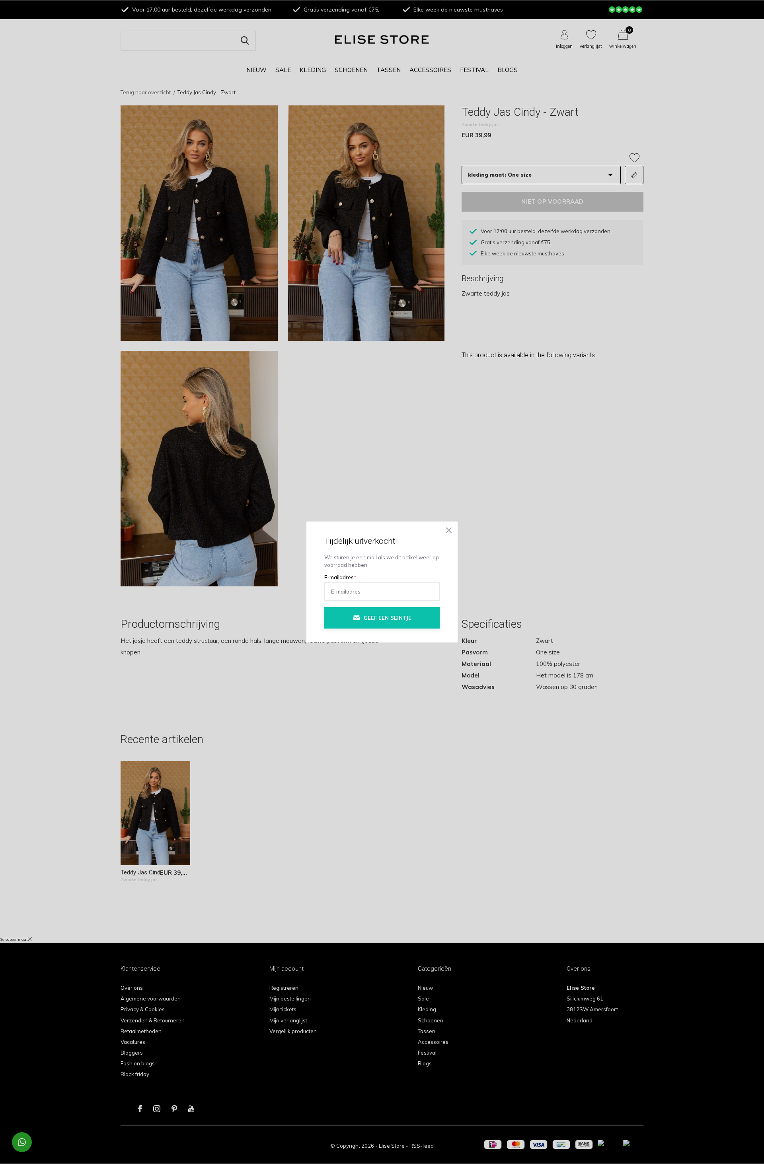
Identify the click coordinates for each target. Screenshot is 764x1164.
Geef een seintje (387, 618)
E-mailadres (340, 577)
